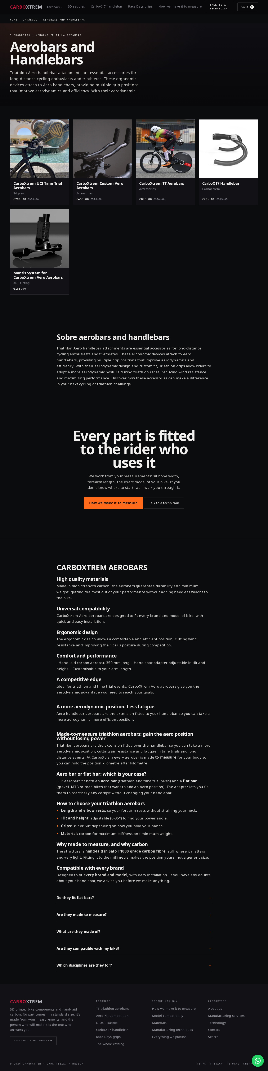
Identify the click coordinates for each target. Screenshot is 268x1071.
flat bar (190, 780)
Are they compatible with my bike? (88, 948)
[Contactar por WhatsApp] (258, 1061)
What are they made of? (78, 931)
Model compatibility (167, 1015)
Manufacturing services (226, 1015)
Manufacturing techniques (172, 1029)
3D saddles (76, 6)
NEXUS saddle (107, 1023)
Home (13, 19)
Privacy (216, 1063)
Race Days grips (140, 6)
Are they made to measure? (82, 914)
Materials (159, 1023)
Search (213, 1037)
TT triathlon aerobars (112, 1008)
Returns (233, 1063)
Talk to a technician (219, 7)
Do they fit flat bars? (75, 897)
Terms (201, 1063)
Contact (214, 1029)
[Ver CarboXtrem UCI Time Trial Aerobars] (39, 162)
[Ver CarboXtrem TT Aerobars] (165, 162)
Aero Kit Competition (112, 1015)
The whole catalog (110, 1044)
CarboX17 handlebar (106, 6)
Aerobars (53, 7)
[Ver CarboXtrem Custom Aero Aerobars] (102, 162)
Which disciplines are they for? (84, 965)
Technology (217, 1023)
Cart (247, 6)
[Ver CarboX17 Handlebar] (228, 162)
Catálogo (30, 19)
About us (215, 1008)
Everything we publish (169, 1037)
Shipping (250, 1063)
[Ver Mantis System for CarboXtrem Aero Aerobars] (39, 251)
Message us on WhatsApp (33, 1040)
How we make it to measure (180, 6)
